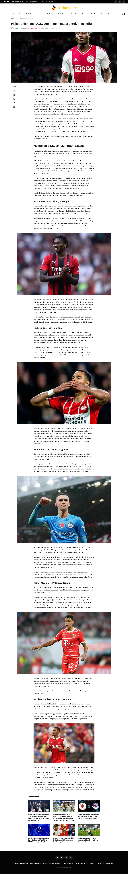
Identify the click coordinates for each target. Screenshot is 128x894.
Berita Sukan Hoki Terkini (90, 14)
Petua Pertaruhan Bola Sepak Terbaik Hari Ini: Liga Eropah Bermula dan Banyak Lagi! (88, 816)
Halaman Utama (18, 14)
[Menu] (124, 14)
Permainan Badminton (108, 14)
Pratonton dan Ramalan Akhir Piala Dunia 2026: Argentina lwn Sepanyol (63, 840)
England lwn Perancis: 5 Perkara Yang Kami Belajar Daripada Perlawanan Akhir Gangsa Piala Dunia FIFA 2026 (63, 817)
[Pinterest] (14, 103)
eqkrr (17, 28)
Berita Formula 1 (63, 14)
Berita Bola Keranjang (48, 14)
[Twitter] (14, 95)
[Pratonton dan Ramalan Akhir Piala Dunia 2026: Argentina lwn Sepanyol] (64, 830)
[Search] (122, 14)
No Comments (44, 28)
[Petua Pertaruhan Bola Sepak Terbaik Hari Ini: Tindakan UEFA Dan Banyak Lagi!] (39, 830)
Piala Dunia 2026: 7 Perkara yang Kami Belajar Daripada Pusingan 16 (88, 840)
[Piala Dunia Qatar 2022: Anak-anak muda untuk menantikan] (64, 57)
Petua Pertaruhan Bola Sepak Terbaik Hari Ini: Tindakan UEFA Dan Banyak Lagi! (38, 840)
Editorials (34, 28)
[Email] (14, 107)
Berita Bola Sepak (31, 14)
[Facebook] (14, 91)
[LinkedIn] (14, 99)
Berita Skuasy (75, 14)
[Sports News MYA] (64, 7)
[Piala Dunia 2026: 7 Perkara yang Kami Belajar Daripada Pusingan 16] (89, 830)
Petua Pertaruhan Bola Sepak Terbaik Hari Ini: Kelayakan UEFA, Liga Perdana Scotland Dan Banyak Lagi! (33, 1)
